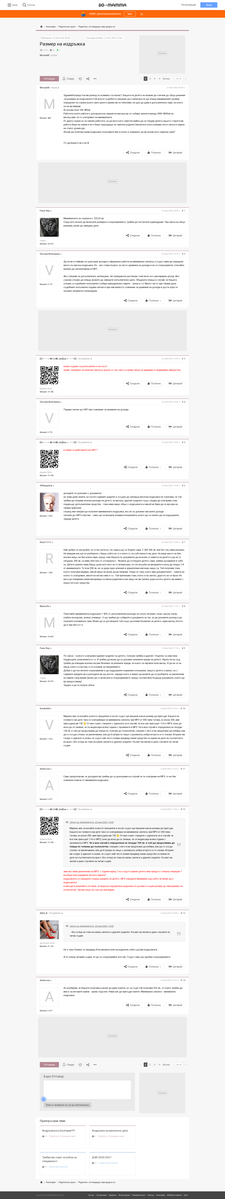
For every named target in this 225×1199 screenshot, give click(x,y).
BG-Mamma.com (57, 1195)
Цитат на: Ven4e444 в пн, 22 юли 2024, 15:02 (92, 822)
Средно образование (108, 1163)
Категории (51, 1182)
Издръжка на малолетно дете (110, 1130)
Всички (166, 78)
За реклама (101, 1195)
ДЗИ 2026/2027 (101, 1157)
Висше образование (58, 1167)
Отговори (49, 78)
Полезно (156, 152)
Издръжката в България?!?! (58, 1130)
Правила (112, 1195)
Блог (186, 1195)
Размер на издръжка (62, 43)
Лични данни (124, 1195)
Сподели (135, 152)
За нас (91, 1195)
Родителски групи (67, 1182)
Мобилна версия (174, 1195)
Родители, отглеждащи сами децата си (63, 1136)
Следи (70, 78)
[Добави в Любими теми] (80, 78)
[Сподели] (88, 78)
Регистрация (188, 4)
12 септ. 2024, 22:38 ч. (113, 38)
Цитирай (177, 152)
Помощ (151, 1195)
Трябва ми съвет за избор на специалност (59, 1159)
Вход (209, 5)
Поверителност (138, 1195)
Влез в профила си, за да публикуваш (67, 1105)
